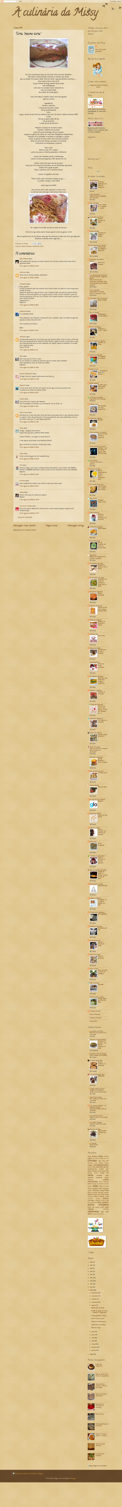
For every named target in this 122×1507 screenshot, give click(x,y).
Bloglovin (100, 801)
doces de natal (104, 1186)
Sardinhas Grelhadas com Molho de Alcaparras (102, 184)
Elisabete (22, 385)
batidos (99, 1171)
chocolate (99, 1176)
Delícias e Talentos (95, 898)
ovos (89, 1202)
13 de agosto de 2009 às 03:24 (29, 266)
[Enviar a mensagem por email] (33, 244)
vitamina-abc (94, 634)
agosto (94, 1305)
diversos (90, 1186)
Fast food (102, 1161)
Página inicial (51, 525)
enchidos (100, 1188)
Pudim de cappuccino (99, 1365)
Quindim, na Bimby (101, 343)
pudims (90, 1207)
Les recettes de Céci (96, 1116)
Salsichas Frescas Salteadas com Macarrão (98, 197)
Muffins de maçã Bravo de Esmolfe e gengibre (98, 557)
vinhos (102, 1214)
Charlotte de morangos (101, 693)
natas (107, 1200)
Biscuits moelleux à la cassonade (102, 1064)
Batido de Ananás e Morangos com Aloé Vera (102, 517)
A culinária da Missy (55, 13)
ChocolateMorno (95, 662)
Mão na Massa (94, 983)
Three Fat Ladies (95, 747)
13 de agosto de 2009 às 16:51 (29, 406)
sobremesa (35, 246)
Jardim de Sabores (96, 418)
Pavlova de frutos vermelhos (101, 665)
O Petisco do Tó (102, 773)
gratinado (94, 1192)
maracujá (90, 1196)
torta (41, 246)
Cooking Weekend (95, 1018)
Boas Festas (101, 636)
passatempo (94, 1202)
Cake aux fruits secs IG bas (98, 1124)
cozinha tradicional (104, 1182)
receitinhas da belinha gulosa (97, 260)
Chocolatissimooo (95, 941)
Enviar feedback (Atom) (28, 530)
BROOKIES (101, 1076)
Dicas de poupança (101, 957)
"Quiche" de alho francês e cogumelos (102, 435)
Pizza (96, 1163)
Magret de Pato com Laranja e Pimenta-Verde (102, 609)
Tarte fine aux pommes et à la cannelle (98, 1034)
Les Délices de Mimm (96, 1031)
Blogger (73, 1478)
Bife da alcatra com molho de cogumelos (102, 1375)
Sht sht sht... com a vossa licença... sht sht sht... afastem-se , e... (102, 709)
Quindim (100, 420)
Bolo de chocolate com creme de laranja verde (102, 545)
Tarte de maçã (95, 1328)
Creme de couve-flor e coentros (96, 463)
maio (93, 1338)
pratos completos (98, 1204)
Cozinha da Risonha (96, 355)
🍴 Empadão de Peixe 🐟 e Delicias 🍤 (102, 372)
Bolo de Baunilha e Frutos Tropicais (102, 760)
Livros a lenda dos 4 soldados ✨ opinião (102, 206)
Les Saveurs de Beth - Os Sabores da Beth (98, 1106)
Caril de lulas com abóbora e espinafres (102, 249)
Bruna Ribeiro (24, 259)
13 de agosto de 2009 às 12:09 (29, 368)
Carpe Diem (93, 1021)
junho (94, 1335)
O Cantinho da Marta (96, 217)
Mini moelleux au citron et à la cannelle (98, 1100)
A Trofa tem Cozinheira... (97, 912)
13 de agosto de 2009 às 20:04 (29, 447)
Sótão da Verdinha (95, 620)
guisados (106, 1192)
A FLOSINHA (93, 461)
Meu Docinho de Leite (97, 771)
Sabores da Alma (95, 469)
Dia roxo (106, 1158)
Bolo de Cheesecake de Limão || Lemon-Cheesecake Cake (102, 475)
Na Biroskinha (94, 180)
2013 (91, 1278)
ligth (99, 1194)
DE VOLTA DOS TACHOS (97, 800)
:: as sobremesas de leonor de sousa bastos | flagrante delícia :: (98, 276)
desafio (90, 1184)
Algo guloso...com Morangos (98, 399)
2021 (91, 1265)
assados (101, 1169)
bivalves (90, 1173)
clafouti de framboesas (98, 1322)
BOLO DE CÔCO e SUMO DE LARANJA (103, 972)
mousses (29, 246)
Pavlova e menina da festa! (101, 944)
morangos (91, 1200)
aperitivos (106, 1167)
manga (107, 1194)
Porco (101, 1163)
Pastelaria (90, 1163)
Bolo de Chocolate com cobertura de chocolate (102, 832)
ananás (94, 1167)
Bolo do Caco (100, 1414)
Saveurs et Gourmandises (98, 1040)
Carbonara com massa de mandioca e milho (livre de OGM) (102, 582)
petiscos (105, 1202)
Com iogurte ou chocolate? (102, 721)
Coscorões (101, 985)
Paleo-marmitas (102, 886)
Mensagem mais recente (24, 525)
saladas (91, 1209)
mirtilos (98, 1198)
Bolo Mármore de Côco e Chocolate (102, 651)
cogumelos (91, 1178)
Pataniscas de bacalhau (100, 1455)
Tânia (21, 356)
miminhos (90, 1198)
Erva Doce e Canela (26, 506)
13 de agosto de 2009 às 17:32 (29, 422)
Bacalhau (95, 1156)
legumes (90, 1194)
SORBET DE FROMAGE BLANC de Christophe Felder (98, 1091)
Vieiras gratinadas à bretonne (102, 1425)
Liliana (22, 454)
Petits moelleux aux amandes (98, 1055)
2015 (91, 1272)
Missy (21, 428)
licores (95, 1194)
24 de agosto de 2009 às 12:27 (29, 513)
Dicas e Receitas (95, 1014)
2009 (91, 1290)
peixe (99, 1202)
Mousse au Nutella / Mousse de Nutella (98, 1110)
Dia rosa (95, 1158)
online (98, 171)
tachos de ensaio (95, 955)
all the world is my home (98, 447)
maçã (107, 1196)
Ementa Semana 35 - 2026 (102, 220)
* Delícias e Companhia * (97, 856)
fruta (107, 1190)
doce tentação (94, 203)
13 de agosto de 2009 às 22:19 (29, 459)
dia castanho (100, 1184)
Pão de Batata (102, 529)
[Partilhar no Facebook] (39, 244)
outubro (94, 1299)
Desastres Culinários (96, 592)
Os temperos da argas (97, 578)
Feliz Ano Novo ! (102, 787)
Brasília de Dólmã (95, 814)
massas (102, 1196)
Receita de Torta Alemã (102, 816)
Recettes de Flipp (95, 1129)
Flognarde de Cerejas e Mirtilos (102, 234)
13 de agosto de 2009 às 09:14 (29, 305)
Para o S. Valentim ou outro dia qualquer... (101, 860)
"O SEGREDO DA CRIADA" (102, 357)
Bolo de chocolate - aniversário (102, 1395)
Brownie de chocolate (101, 263)
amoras (90, 1167)
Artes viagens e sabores (97, 341)
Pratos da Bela (94, 231)
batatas (94, 1171)
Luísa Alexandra (95, 195)
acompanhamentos (101, 1165)
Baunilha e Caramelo (96, 757)
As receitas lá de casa (96, 485)
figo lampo (93, 555)
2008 (91, 1354)
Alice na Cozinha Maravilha (98, 870)
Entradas (92, 1160)
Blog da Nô (93, 499)
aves (107, 1169)
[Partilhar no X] (37, 244)
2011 (91, 1284)
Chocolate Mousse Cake (102, 501)
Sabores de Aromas (96, 606)
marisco (95, 1196)
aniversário (99, 1167)
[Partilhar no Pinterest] (41, 244)
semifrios (106, 1209)
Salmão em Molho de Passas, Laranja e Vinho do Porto (102, 875)
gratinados (101, 1192)
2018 (91, 1268)
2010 (91, 1287)
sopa (102, 1212)
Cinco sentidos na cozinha (98, 432)
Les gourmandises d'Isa (97, 1075)
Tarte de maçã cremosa (100, 1445)
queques (97, 1207)
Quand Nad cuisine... (96, 1097)
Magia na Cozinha (95, 648)
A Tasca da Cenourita (96, 705)
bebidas (103, 1171)
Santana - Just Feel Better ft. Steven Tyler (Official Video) (102, 450)
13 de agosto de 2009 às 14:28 (29, 379)
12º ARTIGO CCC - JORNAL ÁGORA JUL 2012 (102, 902)
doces (95, 1186)
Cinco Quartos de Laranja (98, 245)
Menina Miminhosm (26, 374)
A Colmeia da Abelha (96, 397)
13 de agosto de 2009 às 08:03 (29, 278)
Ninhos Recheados (101, 594)
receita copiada (104, 1207)
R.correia (22, 481)
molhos (106, 1198)
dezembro (95, 1293)
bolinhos (96, 1173)
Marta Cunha (24, 413)
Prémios (106, 1163)
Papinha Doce (94, 369)
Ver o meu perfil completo (101, 51)
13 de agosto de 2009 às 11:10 (29, 350)
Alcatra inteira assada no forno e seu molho (101, 1386)
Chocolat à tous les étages (98, 1054)
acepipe (90, 1165)
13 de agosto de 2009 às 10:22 (29, 330)
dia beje (94, 1184)
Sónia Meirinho (94, 513)
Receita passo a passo (97, 997)
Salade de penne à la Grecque (99, 1117)
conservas (99, 1178)
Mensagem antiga (76, 525)
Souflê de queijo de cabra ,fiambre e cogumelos (99, 1312)
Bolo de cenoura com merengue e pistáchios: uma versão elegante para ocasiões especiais (98, 282)
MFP (107, 1161)
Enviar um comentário (25, 517)
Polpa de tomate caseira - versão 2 (101, 1435)
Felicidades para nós (102, 929)
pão (93, 1207)
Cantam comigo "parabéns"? (102, 735)
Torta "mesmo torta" (97, 1319)
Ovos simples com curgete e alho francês (102, 488)
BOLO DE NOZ (102, 300)
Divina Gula (93, 842)
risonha (22, 399)
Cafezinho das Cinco (96, 926)
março (94, 1344)
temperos (94, 1214)
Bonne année (94, 1145)
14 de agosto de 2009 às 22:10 (29, 486)
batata (89, 1171)
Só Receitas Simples (96, 527)
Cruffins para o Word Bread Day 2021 (102, 386)
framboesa (95, 1190)
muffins (103, 1200)
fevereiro (95, 1347)
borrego (102, 1173)
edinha (22, 492)
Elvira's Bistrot (94, 785)
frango (102, 1190)
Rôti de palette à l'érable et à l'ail (102, 1132)
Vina (21, 465)
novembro (95, 1296)
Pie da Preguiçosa (101, 844)
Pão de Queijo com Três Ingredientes (102, 407)
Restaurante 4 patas (96, 884)
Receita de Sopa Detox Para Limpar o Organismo (102, 680)
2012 (91, 1281)
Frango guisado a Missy (98, 1316)
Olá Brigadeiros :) (102, 915)
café (107, 1173)
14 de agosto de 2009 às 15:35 (29, 474)
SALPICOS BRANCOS (96, 719)
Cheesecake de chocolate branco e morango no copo (97, 293)
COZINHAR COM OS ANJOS (99, 299)
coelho (107, 1176)
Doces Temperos (95, 541)
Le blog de (93, 1143)
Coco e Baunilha (95, 290)
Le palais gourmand (96, 1061)
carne (90, 1175)
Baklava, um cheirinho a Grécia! (101, 623)
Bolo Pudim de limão (97, 1308)
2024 (92, 1262)
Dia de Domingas (95, 327)
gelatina (90, 1192)
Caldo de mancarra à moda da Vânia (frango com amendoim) (98, 750)
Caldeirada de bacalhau (98, 1325)
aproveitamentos (92, 1169)
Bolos (23, 246)
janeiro (94, 1350)
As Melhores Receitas (96, 676)
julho (93, 1332)
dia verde (106, 1184)
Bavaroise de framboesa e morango (100, 1406)
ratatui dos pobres (96, 733)
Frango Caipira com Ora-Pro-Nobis (102, 1000)
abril (93, 1341)
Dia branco (101, 1158)
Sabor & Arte (94, 969)
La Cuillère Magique (96, 1122)
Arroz (89, 1156)
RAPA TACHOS (94, 383)
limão (102, 1194)
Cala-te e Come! (95, 828)
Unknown (23, 272)
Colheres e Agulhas (96, 691)
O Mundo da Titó (95, 1011)
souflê (107, 1212)
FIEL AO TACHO (94, 313)
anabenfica (23, 311)
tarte (90, 1214)
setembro (95, 1302)
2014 (91, 1275)
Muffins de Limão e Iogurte (102, 329)
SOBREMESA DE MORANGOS (103, 315)
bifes (107, 1171)
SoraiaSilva (23, 284)
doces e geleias (92, 1188)
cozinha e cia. (94, 404)
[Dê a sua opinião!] (35, 244)
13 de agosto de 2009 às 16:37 (29, 393)
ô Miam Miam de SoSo (97, 1089)
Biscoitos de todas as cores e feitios (103, 567)
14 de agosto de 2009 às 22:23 (29, 500)
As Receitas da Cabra (96, 564)
